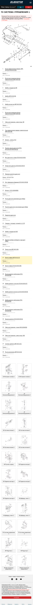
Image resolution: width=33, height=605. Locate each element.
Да (20, 7)
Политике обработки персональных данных (18, 589)
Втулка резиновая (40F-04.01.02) (13, 352)
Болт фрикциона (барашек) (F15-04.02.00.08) (16, 182)
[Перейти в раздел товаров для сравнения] (17, 602)
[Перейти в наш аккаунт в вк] (12, 579)
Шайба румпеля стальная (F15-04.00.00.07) (16, 283)
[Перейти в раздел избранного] (10, 602)
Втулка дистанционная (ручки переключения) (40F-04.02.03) (12, 113)
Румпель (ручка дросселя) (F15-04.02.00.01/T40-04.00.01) (13, 148)
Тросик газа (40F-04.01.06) (11, 249)
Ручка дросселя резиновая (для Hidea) (15, 198)
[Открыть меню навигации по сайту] (31, 2)
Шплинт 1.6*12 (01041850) (11, 190)
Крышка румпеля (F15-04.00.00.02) (14, 319)
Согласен (16, 597)
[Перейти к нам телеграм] (17, 579)
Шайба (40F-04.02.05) (10, 96)
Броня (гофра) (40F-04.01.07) (12, 257)
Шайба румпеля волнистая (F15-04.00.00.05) (16, 291)
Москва (12, 7)
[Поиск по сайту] (2, 2)
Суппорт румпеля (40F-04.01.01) (13, 343)
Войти (23, 604)
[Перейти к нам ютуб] (21, 579)
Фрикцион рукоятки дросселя (12, 174)
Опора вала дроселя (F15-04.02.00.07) (15, 165)
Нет (29, 7)
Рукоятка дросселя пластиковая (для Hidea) (16, 207)
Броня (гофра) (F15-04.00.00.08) (13, 265)
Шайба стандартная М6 (11, 87)
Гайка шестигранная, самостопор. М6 (14, 122)
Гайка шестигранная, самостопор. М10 (15, 335)
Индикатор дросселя (10, 215)
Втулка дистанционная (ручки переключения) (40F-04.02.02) (12, 79)
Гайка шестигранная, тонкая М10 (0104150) (16, 327)
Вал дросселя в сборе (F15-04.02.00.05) (15, 157)
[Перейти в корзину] (30, 602)
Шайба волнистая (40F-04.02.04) (13, 104)
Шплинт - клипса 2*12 (10, 139)
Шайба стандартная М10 (11, 231)
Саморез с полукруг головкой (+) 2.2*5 (15, 223)
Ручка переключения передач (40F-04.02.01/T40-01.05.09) (14, 69)
